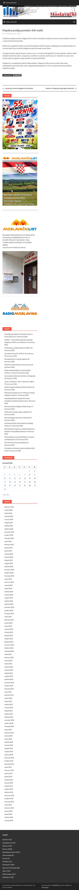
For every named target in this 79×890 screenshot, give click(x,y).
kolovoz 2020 (9, 733)
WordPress (56, 885)
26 (15, 485)
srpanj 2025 (8, 548)
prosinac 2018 (9, 795)
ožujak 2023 (8, 635)
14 (25, 478)
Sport (4, 871)
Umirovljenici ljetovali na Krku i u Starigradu (19, 376)
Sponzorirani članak (9, 868)
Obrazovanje (6, 855)
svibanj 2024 (8, 591)
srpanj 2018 (8, 811)
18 (10, 482)
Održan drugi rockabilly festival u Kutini (18, 387)
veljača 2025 (8, 563)
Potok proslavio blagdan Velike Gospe (17, 406)
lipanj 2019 (8, 776)
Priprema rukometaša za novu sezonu (17, 365)
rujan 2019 (8, 767)
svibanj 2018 (8, 817)
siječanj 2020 (8, 755)
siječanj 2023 (8, 642)
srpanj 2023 (8, 623)
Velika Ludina (7, 874)
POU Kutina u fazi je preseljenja (15, 442)
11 (10, 478)
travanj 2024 (8, 595)
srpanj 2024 (8, 585)
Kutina (4, 849)
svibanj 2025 (8, 554)
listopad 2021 (9, 689)
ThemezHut (45, 887)
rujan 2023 (8, 617)
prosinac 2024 (9, 570)
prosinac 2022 (9, 645)
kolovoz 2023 (9, 620)
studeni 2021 (8, 686)
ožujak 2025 (8, 560)
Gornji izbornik (11, 3)
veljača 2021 (8, 714)
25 (10, 485)
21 (25, 482)
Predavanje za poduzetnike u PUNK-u (17, 348)
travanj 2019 (8, 783)
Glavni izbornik (11, 22)
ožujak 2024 (8, 598)
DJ (20, 33)
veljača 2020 (8, 751)
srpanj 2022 (8, 661)
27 (20, 485)
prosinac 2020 (9, 720)
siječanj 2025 (8, 566)
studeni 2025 (8, 535)
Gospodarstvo (7, 843)
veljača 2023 (8, 639)
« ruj (3, 495)
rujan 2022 (8, 654)
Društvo (5, 840)
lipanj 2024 (8, 588)
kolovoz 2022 (9, 657)
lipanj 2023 (8, 626)
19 (15, 482)
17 (5, 482)
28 (25, 485)
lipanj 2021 (8, 701)
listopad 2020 (9, 726)
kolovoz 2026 (9, 507)
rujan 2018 (8, 805)
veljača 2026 (8, 526)
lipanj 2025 (8, 551)
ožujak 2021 (8, 711)
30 (35, 485)
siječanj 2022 (8, 679)
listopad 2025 (9, 538)
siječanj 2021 (8, 717)
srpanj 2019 (8, 773)
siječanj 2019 (8, 792)
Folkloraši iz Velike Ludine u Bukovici (17, 412)
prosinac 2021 (9, 682)
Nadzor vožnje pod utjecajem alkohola (60, 88)
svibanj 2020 (8, 742)
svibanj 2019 (8, 780)
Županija (5, 877)
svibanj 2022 (8, 667)
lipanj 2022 (8, 664)
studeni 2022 (8, 648)
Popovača (17, 75)
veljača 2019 (8, 789)
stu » (8, 495)
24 (5, 485)
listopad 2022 (9, 651)
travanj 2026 (8, 519)
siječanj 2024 (8, 604)
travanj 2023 (8, 632)
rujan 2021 (8, 692)
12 (15, 478)
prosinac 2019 (9, 758)
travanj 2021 (8, 708)
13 (20, 478)
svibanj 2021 (8, 704)
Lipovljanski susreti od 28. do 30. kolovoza (18, 353)
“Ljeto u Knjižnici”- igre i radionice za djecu (19, 382)
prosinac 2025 (9, 532)
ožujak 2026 (8, 523)
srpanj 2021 (8, 698)
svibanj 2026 (8, 516)
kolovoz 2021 (9, 695)
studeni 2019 (8, 761)
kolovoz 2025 (9, 544)
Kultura (5, 846)
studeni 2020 (8, 723)
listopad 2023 (9, 613)
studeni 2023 (8, 610)
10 (5, 478)
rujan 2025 (8, 541)
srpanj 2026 (8, 510)
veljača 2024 (8, 601)
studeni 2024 (8, 573)
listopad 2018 (9, 802)
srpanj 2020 (8, 736)
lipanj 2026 (8, 513)
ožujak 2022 (8, 673)
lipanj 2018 (8, 814)
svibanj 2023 (8, 629)
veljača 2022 (8, 676)
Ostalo (4, 858)
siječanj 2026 (8, 529)
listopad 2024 (9, 576)
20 (20, 482)
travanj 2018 (8, 820)
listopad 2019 (9, 764)
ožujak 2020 (8, 748)
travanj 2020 (8, 745)
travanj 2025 (8, 557)
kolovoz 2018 (9, 808)
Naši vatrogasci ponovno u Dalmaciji (17, 418)
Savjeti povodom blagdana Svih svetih (19, 88)
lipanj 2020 (8, 739)
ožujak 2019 (8, 786)
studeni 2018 (8, 798)
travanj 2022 (8, 670)
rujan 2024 (8, 579)
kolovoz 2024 (9, 582)
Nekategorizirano (8, 852)
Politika (5, 861)
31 (5, 489)
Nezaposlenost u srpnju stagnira (15, 359)
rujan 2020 (8, 730)
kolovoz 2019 (9, 770)
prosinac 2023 (9, 607)
